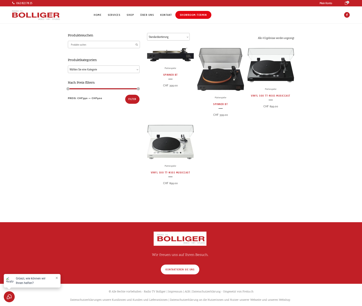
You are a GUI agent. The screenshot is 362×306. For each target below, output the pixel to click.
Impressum (175, 292)
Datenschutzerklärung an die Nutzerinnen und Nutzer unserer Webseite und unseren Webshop (230, 300)
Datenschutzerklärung (206, 292)
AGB (187, 292)
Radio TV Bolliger (155, 292)
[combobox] (104, 69)
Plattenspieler (170, 68)
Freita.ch (247, 292)
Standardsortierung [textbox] (158, 37)
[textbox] (103, 69)
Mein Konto (326, 3)
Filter (132, 99)
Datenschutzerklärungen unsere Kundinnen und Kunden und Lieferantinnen (119, 300)
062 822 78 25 (24, 3)
